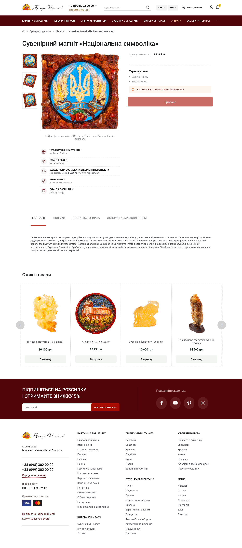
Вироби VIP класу (154, 20)
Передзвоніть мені (79, 10)
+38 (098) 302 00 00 (38, 464)
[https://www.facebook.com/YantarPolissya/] (161, 403)
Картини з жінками (88, 478)
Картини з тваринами (90, 468)
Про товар (38, 218)
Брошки (130, 449)
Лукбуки (182, 514)
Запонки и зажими (137, 468)
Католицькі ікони (87, 449)
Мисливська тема (87, 473)
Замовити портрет (198, 20)
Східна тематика (86, 492)
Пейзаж (81, 459)
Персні (130, 463)
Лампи (81, 533)
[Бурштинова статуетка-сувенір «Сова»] (196, 313)
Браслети (131, 444)
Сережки (131, 440)
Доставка (183, 500)
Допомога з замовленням (127, 218)
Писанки (131, 533)
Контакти (183, 504)
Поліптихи (83, 487)
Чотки (181, 454)
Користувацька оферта (35, 518)
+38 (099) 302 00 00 (38, 469)
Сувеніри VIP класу (88, 523)
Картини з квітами (88, 482)
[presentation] (20, 325)
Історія (182, 495)
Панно (81, 463)
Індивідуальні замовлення (93, 506)
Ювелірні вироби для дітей (193, 463)
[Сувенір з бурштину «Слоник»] (146, 313)
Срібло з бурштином (93, 20)
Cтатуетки (131, 514)
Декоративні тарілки (138, 500)
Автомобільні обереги (138, 519)
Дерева (130, 495)
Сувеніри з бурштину (125, 20)
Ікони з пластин (86, 528)
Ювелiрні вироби (64, 20)
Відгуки (59, 218)
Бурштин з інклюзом (138, 509)
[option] (29, 61)
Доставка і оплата (86, 218)
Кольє (129, 459)
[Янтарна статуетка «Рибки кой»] (45, 313)
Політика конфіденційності (38, 513)
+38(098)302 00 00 (81, 6)
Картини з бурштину (35, 20)
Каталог (182, 485)
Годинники (132, 490)
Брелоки (130, 504)
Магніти (60, 31)
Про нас (182, 490)
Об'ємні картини (86, 497)
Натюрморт (84, 502)
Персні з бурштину (188, 468)
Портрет (82, 454)
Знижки (176, 20)
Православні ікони (88, 440)
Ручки (129, 485)
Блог (180, 509)
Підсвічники (133, 528)
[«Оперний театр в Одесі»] (95, 313)
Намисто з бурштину (190, 440)
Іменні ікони (84, 444)
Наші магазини (194, 7)
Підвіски (131, 454)
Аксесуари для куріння (139, 523)
